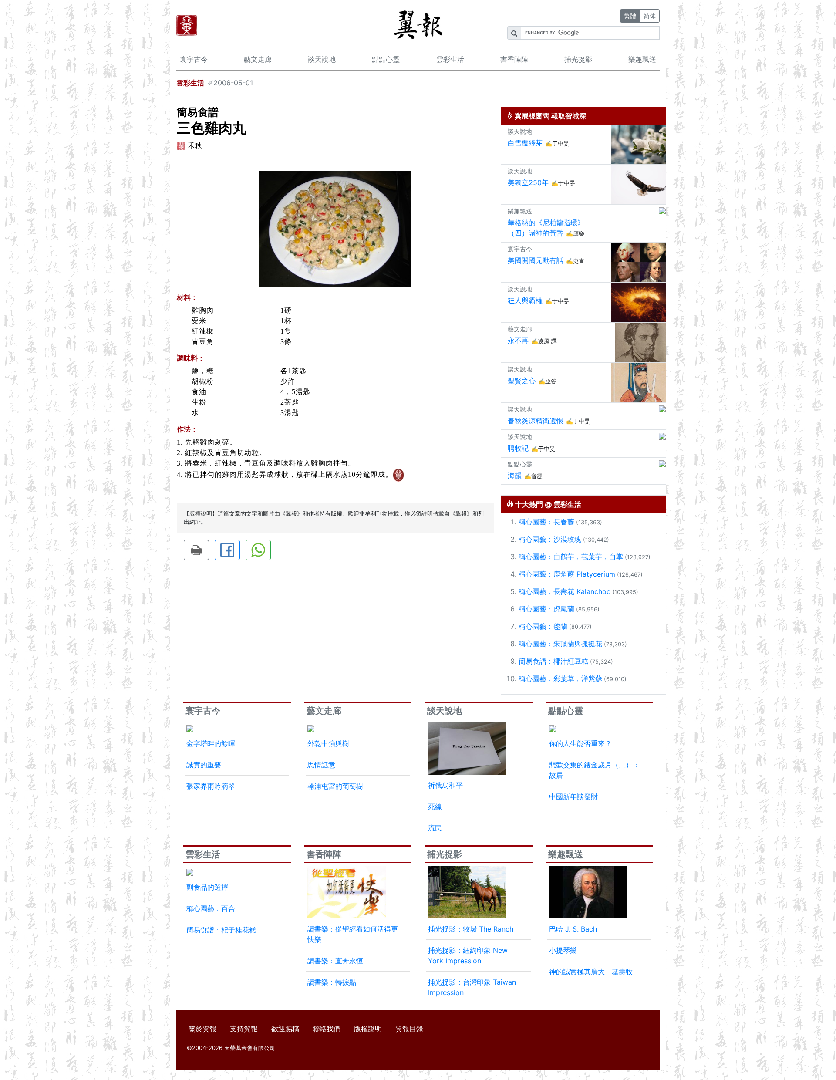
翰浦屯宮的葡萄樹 (335, 786)
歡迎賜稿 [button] (285, 1028)
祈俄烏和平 (445, 785)
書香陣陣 (514, 59)
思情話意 (321, 764)
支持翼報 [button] (244, 1028)
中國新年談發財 (573, 796)
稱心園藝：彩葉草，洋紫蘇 (560, 678)
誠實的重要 (203, 764)
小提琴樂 (563, 950)
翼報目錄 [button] (409, 1028)
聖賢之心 (522, 380)
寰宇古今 (194, 59)
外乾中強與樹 (328, 743)
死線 (435, 806)
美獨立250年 (528, 182)
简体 (650, 16)
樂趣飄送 (642, 59)
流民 (435, 828)
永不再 (518, 340)
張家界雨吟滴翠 (210, 786)
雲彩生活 (450, 59)
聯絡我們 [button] (326, 1028)
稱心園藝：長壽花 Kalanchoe (564, 591)
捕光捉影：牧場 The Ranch (470, 929)
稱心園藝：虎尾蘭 (546, 608)
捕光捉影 (578, 59)
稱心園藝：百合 (210, 908)
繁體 (630, 16)
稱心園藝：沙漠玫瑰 (550, 539)
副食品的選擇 (207, 887)
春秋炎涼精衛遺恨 (535, 420)
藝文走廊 (258, 59)
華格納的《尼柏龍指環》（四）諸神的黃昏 (546, 227)
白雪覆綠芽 (525, 142)
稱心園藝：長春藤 (546, 521)
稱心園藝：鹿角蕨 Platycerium (567, 574)
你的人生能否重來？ (580, 743)
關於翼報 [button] (202, 1028)
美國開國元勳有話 (535, 260)
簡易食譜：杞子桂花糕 (221, 929)
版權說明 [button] (368, 1028)
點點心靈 (386, 59)
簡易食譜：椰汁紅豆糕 (553, 661)
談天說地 (322, 59)
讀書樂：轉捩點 (331, 982)
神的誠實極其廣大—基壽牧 (591, 971)
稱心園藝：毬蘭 (543, 626)
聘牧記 (518, 448)
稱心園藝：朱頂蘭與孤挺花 (560, 643)
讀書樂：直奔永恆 (335, 960)
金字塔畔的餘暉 (210, 743)
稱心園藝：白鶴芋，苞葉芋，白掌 (571, 556)
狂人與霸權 (525, 300)
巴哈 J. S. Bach (573, 929)
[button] (196, 550)
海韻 (515, 475)
